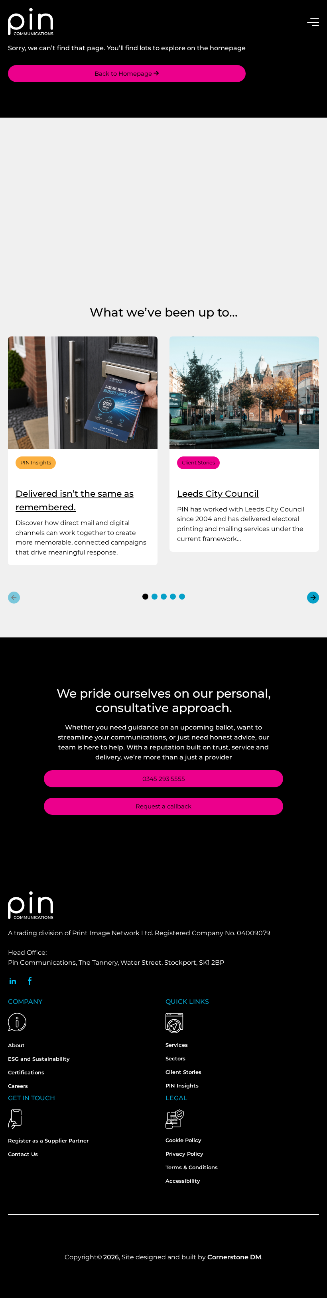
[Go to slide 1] (145, 597)
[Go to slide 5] (182, 597)
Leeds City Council (218, 493)
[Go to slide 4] (173, 597)
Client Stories (198, 463)
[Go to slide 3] (164, 597)
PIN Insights (35, 463)
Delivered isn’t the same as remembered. (75, 500)
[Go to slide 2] (155, 597)
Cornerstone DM (234, 1257)
